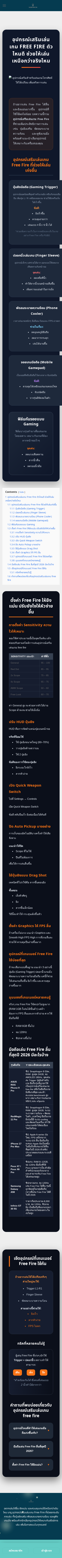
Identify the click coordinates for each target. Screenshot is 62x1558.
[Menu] (4, 5)
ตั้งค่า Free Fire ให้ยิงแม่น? (31, 1464)
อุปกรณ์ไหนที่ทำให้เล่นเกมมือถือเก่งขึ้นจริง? (31, 1430)
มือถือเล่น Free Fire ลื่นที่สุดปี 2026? (32, 1448)
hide (22, 492)
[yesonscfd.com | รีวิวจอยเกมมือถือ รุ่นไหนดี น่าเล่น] (33, 5)
